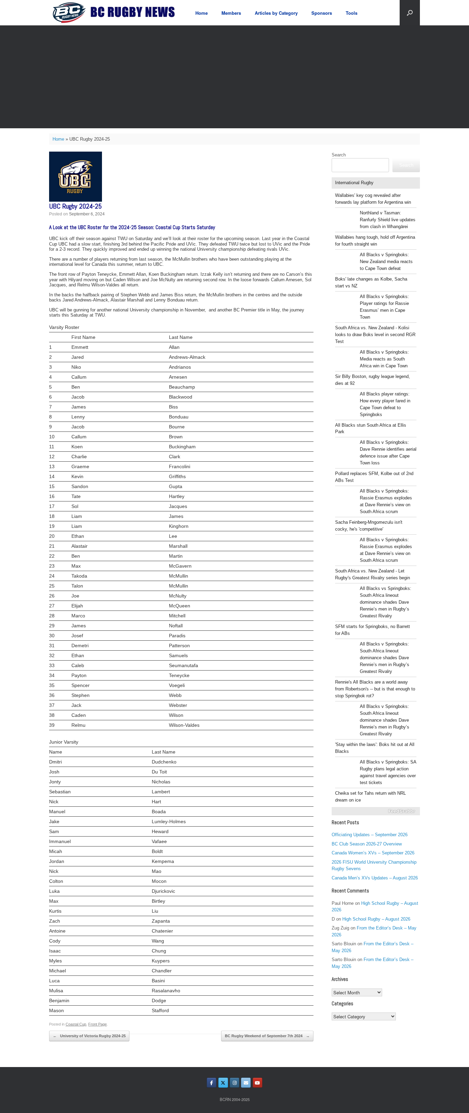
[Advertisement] (234, 77)
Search (339, 154)
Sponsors (321, 13)
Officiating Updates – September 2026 (370, 834)
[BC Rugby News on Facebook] (211, 1083)
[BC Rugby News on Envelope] (246, 1083)
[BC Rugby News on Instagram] (234, 1083)
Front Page (97, 1024)
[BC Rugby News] (116, 12)
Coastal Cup (76, 1024)
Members (231, 13)
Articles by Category (276, 13)
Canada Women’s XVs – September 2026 (373, 852)
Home (201, 13)
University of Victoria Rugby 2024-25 (89, 1036)
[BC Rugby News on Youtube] (257, 1083)
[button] (410, 12)
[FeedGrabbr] (376, 811)
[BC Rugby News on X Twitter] (223, 1083)
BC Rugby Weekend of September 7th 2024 (267, 1036)
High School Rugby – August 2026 (376, 919)
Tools (351, 13)
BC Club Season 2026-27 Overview (367, 843)
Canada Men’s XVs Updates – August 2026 (375, 877)
